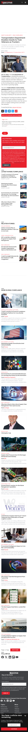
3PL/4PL (3, 514)
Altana (6, 580)
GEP (5, 458)
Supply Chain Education (7, 235)
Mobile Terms (8, 162)
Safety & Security (6, 35)
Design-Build (4, 372)
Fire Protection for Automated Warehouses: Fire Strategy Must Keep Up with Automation (10, 194)
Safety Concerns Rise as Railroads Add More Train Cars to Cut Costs (9, 229)
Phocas (6, 347)
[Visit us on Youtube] (17, 657)
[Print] (2, 111)
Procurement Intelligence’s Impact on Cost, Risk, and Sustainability (13, 546)
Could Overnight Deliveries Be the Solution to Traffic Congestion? (9, 257)
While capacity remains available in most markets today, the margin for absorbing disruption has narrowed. (13, 642)
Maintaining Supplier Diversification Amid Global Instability (9, 185)
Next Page (15, 650)
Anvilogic (6, 407)
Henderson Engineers (9, 377)
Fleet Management (6, 634)
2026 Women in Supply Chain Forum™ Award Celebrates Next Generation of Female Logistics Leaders (13, 517)
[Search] (22, 2)
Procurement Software (7, 341)
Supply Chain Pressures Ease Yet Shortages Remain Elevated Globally (13, 455)
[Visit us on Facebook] (2, 657)
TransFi (6, 316)
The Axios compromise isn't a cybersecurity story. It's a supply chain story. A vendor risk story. (13, 410)
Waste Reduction (5, 483)
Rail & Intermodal (5, 226)
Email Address (6, 145)
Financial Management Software (9, 309)
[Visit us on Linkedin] (10, 657)
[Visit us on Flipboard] (13, 657)
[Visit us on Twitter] (6, 657)
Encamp (6, 489)
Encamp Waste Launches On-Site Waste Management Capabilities (12, 486)
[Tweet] (12, 111)
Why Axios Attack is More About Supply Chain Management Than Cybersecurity (8, 203)
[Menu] (25, 2)
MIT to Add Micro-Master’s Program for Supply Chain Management (8, 239)
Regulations (4, 431)
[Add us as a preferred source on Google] (16, 111)
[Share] (6, 111)
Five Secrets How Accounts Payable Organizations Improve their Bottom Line (9, 248)
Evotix (5, 609)
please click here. (16, 107)
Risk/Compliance (18, 35)
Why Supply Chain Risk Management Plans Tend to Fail (13, 577)
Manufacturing (5, 453)
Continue (14, 729)
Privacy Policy (17, 162)
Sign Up (6, 165)
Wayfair (6, 549)
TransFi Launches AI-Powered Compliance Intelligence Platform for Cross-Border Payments (9, 176)
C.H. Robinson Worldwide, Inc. (12, 639)
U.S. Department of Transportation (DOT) (14, 52)
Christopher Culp (6, 433)
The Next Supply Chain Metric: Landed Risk (13, 607)
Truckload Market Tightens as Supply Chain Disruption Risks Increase (13, 636)
